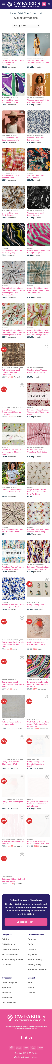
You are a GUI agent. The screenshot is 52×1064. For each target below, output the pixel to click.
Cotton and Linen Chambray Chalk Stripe (37, 451)
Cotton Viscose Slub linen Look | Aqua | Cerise (38, 252)
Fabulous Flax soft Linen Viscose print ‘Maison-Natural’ (13, 452)
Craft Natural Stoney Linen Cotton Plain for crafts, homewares (38, 724)
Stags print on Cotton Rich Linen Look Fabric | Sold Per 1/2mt (37, 492)
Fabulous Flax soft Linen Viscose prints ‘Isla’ (13, 606)
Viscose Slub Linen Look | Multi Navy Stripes (13, 252)
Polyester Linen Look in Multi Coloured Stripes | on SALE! (37, 684)
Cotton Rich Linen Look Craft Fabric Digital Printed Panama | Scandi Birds (13, 332)
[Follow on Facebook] (21, 1038)
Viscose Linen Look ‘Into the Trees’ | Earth (38, 101)
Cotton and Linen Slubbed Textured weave (13, 880)
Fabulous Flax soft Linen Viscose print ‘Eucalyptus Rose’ (38, 412)
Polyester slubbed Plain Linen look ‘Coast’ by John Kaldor (37, 804)
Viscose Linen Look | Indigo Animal (36, 139)
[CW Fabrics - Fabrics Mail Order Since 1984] (23, 4)
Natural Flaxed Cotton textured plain (11, 723)
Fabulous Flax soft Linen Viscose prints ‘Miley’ (38, 531)
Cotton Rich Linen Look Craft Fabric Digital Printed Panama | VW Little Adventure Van (13, 291)
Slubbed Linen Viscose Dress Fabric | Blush (37, 371)
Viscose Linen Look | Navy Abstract (36, 176)
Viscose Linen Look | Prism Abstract (11, 176)
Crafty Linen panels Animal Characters (35, 606)
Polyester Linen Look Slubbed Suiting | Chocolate (11, 372)
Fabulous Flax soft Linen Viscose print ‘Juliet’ (13, 568)
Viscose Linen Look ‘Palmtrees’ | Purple (10, 101)
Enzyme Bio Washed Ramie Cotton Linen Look (38, 843)
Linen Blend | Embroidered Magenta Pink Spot (11, 412)
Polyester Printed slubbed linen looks (13, 843)
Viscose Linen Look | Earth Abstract (11, 214)
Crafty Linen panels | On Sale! (12, 803)
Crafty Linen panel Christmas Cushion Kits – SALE (13, 684)
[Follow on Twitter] (25, 1038)
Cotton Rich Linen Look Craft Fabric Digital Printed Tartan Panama (38, 290)
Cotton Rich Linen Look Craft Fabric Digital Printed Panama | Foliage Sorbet (38, 332)
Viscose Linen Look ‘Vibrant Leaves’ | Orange (38, 61)
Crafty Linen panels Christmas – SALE (10, 763)
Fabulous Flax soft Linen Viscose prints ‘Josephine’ (13, 62)
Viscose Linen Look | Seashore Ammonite (11, 139)
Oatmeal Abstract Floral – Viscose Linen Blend (13, 491)
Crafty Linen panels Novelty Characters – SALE (36, 764)
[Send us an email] (30, 1038)
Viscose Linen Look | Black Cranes (36, 214)
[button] (3, 4)
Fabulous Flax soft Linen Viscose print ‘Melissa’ (38, 568)
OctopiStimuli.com (30, 1057)
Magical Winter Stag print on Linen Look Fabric (13, 531)
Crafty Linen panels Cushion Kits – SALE (36, 643)
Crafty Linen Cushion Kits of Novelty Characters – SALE (13, 644)
